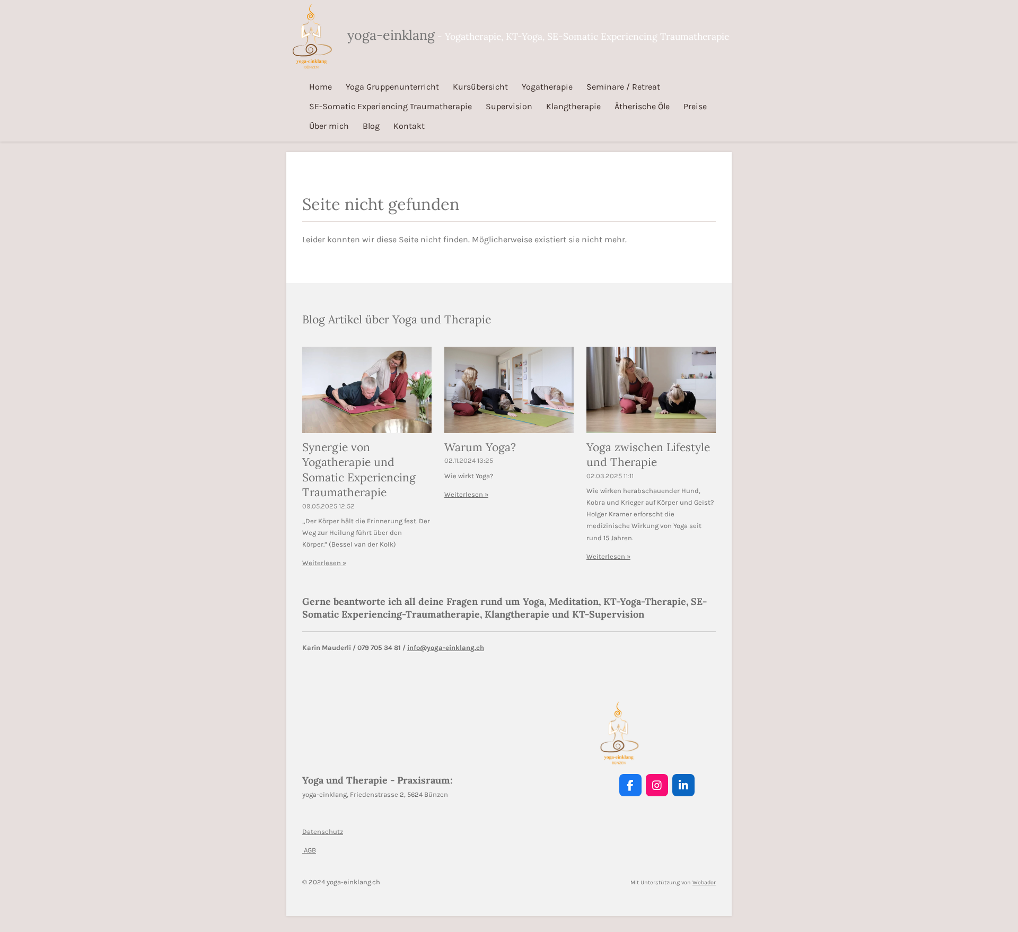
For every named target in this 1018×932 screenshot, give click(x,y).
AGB (309, 850)
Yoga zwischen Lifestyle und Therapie (648, 455)
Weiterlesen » (324, 563)
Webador (704, 882)
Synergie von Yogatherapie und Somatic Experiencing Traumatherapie (359, 470)
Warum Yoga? (480, 447)
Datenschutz (322, 832)
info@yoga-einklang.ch (445, 648)
